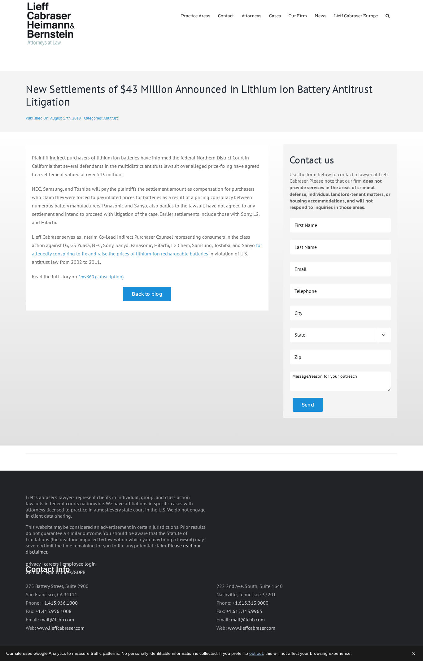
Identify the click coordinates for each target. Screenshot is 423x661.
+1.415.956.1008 (54, 611)
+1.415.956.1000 (60, 603)
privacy (33, 564)
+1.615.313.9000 (250, 603)
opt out (256, 653)
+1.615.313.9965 (244, 611)
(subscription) (101, 276)
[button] (388, 15)
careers (51, 564)
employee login (79, 564)
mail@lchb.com (57, 619)
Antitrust (110, 118)
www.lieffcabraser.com (61, 628)
